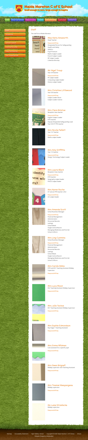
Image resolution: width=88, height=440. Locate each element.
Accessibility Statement (21, 434)
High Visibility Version (37, 434)
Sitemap (9, 434)
